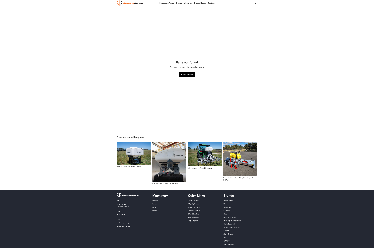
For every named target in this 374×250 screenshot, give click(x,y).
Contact (154, 210)
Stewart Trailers (228, 200)
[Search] (255, 3)
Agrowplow (227, 241)
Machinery (155, 200)
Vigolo (225, 204)
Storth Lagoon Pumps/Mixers (232, 220)
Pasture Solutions (193, 200)
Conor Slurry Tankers (230, 217)
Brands (154, 204)
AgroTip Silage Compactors (231, 227)
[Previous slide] (120, 153)
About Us (155, 207)
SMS (225, 237)
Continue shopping (187, 74)
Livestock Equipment (194, 210)
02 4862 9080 (121, 215)
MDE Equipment (229, 244)
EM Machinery (228, 207)
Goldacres (226, 231)
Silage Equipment (193, 220)
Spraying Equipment (194, 207)
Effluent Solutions (193, 214)
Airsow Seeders (228, 234)
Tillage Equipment (193, 204)
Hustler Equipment (229, 224)
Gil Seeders (227, 210)
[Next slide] (148, 153)
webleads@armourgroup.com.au (126, 223)
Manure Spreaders (193, 217)
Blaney (226, 214)
